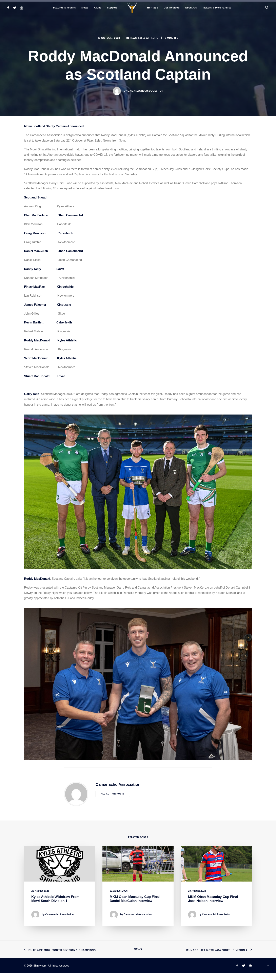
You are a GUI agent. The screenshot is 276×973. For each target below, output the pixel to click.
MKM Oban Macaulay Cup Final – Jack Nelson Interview (214, 899)
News (84, 7)
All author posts (113, 794)
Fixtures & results (64, 7)
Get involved (171, 7)
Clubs (97, 7)
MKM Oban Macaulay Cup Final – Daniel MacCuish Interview (136, 899)
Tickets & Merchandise (217, 7)
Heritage (152, 7)
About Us (191, 7)
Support (112, 7)
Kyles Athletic (148, 38)
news (133, 38)
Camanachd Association (145, 90)
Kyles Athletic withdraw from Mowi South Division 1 (55, 899)
